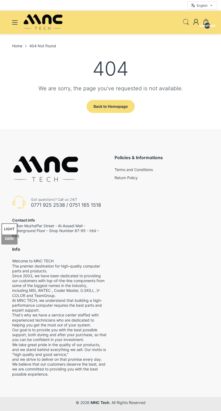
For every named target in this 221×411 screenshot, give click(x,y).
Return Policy (126, 177)
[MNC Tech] (43, 28)
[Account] (196, 22)
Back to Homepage (111, 106)
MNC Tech (100, 402)
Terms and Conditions (134, 169)
